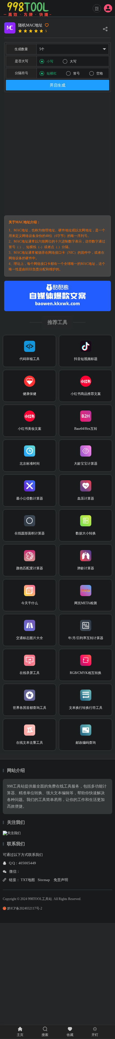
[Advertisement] (57, 153)
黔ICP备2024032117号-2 (24, 908)
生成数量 (21, 49)
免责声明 (61, 880)
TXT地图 (28, 880)
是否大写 (21, 61)
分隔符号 (21, 73)
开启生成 (57, 85)
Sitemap (44, 880)
